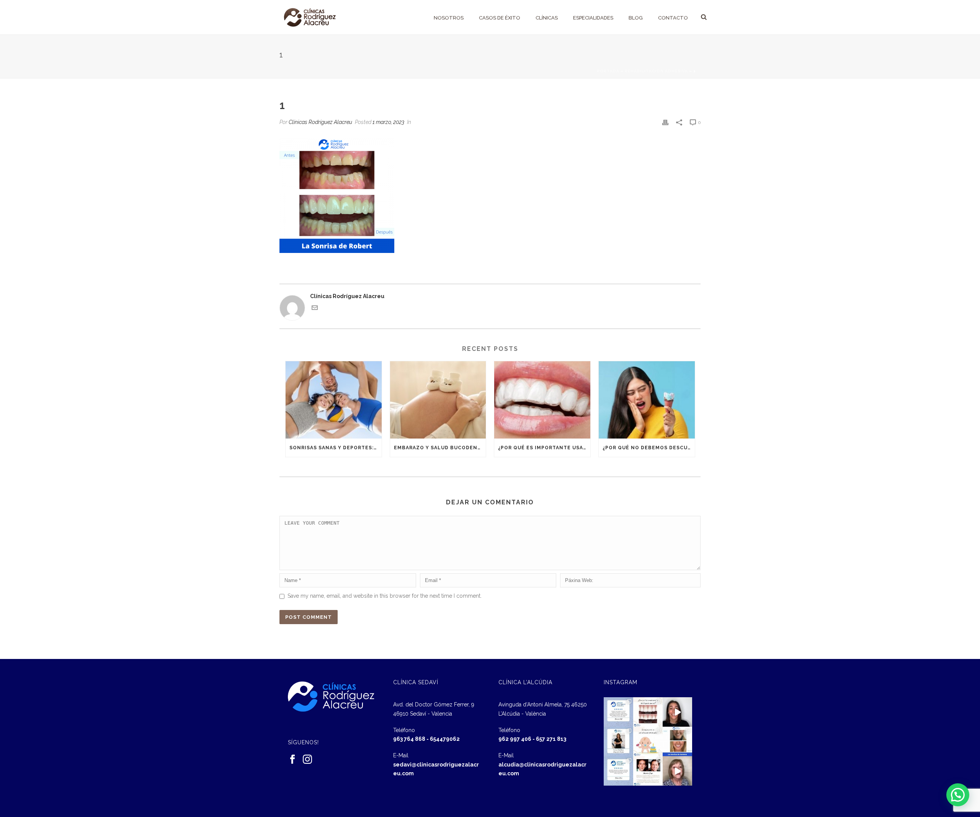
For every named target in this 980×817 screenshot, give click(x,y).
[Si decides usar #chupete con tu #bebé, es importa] (648, 741)
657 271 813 (551, 739)
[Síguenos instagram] (307, 760)
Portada (608, 71)
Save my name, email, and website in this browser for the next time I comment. (384, 596)
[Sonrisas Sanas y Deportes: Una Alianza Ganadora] (334, 399)
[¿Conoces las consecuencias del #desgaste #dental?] (648, 712)
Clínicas (547, 18)
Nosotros (449, 18)
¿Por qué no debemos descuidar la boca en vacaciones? (649, 447)
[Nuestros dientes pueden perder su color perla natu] (648, 771)
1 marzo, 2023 (388, 122)
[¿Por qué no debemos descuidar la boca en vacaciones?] (647, 399)
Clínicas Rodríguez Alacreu (320, 122)
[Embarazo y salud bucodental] (438, 399)
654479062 (445, 739)
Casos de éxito (499, 18)
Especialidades (593, 18)
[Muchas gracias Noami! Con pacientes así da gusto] (618, 771)
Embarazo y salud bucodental (440, 447)
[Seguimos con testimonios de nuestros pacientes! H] (677, 712)
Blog (636, 18)
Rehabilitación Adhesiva (656, 71)
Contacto (673, 18)
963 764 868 (409, 739)
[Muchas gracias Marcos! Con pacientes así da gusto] (618, 712)
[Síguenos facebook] (292, 760)
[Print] (665, 122)
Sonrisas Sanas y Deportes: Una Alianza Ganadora (335, 447)
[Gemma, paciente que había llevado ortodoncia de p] (677, 741)
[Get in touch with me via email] (315, 309)
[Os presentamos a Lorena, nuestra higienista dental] (618, 741)
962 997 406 (514, 739)
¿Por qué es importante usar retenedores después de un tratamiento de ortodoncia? (544, 447)
